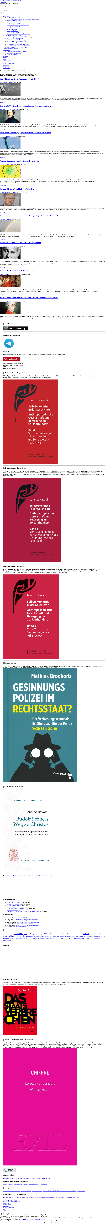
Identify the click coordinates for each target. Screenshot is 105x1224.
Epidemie (101, 933)
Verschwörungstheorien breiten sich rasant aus (19, 161)
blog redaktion (3, 82)
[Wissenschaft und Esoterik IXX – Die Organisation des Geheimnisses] (10, 313)
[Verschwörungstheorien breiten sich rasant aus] (10, 177)
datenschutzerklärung (8, 1207)
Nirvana (53, 1222)
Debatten (86, 934)
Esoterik (6, 936)
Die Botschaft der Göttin (13, 905)
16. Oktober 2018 (15, 274)
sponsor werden (7, 1204)
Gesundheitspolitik (80, 936)
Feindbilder (30, 936)
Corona (73, 934)
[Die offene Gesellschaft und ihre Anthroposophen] (10, 258)
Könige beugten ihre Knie (13, 907)
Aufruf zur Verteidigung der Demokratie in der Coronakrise (25, 133)
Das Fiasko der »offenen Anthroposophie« (17, 271)
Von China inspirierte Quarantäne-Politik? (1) (19, 79)
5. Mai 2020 (9, 219)
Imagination (99, 936)
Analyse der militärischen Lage (19, 926)
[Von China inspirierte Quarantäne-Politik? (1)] (10, 95)
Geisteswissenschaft (46, 936)
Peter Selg (2, 219)
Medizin (10, 938)
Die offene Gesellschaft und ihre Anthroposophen (20, 242)
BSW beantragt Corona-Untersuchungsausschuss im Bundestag (23, 911)
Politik (46, 938)
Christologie (64, 933)
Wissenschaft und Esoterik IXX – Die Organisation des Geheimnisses (29, 297)
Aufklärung (30, 934)
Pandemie (34, 938)
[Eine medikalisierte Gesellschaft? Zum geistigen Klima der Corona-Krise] (10, 232)
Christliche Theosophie (57, 933)
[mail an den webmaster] (19, 0)
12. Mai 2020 (12, 164)
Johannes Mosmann (5, 192)
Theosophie (90, 938)
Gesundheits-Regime (69, 936)
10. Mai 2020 (14, 192)
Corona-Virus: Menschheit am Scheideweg (18, 189)
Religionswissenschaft (56, 938)
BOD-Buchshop (17, 875)
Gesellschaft (55, 936)
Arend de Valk (10, 917)
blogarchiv (6, 1203)
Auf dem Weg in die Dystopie (14, 902)
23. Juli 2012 (12, 301)
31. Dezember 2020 (13, 109)
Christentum (48, 934)
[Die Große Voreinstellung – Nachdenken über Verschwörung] (10, 122)
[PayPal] (8, 0)
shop (4, 1210)
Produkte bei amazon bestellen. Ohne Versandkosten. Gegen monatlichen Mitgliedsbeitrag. (26, 1178)
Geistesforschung (37, 936)
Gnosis (88, 936)
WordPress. (58, 1222)
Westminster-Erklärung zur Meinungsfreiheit (27, 919)
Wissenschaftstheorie (7, 940)
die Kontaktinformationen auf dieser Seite (34, 1219)
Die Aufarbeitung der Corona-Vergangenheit (28, 925)
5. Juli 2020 (12, 136)
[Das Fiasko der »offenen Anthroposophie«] (10, 287)
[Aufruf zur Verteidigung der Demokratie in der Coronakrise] (10, 149)
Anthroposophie (20, 933)
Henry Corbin (93, 936)
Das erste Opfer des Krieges (25, 923)
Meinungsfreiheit (15, 938)
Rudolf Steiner (66, 938)
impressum (6, 1206)
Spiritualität (83, 938)
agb (4, 1209)
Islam (103, 936)
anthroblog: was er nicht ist (10, 1200)
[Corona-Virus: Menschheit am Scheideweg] (10, 205)
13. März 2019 (11, 246)
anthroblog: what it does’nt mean (11, 1201)
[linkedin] (14, 0)
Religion (50, 938)
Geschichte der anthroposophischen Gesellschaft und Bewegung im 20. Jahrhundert (25, 1184)
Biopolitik (42, 934)
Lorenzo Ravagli (4, 136)
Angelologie (5, 933)
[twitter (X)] (2, 0)
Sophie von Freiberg (5, 274)
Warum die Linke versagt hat (20, 920)
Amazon (41, 875)
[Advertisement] (52, 962)
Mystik (21, 938)
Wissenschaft (97, 938)
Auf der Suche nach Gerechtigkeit (15, 908)
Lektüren (5, 938)
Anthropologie (11, 933)
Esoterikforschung (19, 936)
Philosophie (40, 938)
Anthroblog (3, 2)
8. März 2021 (11, 82)
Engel (97, 933)
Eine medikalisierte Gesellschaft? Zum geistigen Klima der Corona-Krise (31, 216)
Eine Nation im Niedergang (14, 904)
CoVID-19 (79, 934)
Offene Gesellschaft (27, 938)
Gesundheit (62, 936)
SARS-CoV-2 (75, 938)
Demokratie (93, 933)
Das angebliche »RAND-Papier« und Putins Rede (30, 922)
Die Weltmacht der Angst (13, 910)
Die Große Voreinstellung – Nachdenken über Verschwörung (25, 106)
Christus (69, 933)
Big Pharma (36, 933)
